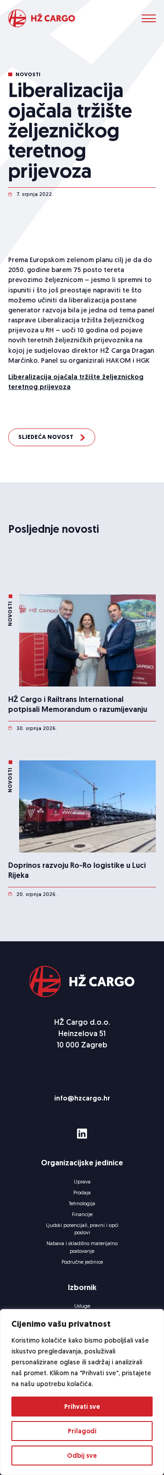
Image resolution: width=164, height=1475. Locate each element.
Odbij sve (82, 1455)
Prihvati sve (82, 1406)
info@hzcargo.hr (82, 1098)
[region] (82, 1392)
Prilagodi (82, 1431)
